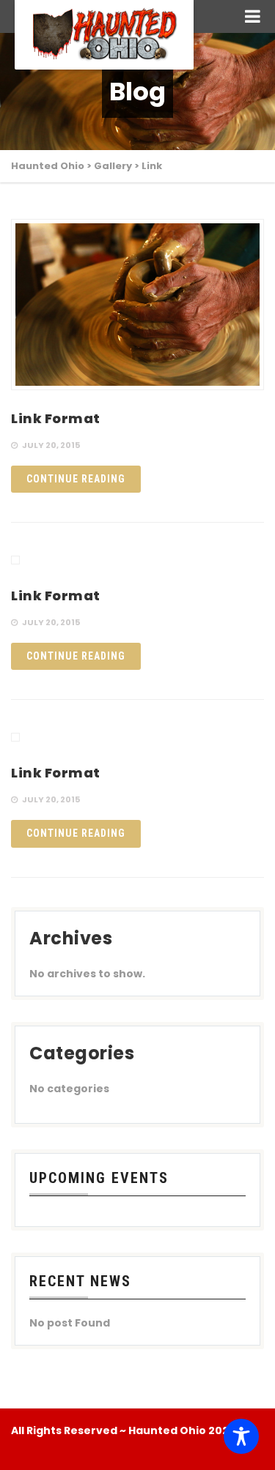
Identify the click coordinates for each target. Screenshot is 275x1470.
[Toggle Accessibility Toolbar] (241, 1436)
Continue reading (75, 479)
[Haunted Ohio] (104, 34)
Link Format (55, 418)
